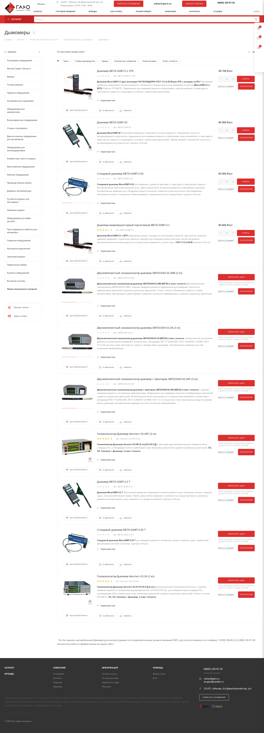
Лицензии (57, 682)
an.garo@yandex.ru (214, 681)
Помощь (158, 668)
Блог (155, 678)
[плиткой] (249, 51)
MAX (255, 3)
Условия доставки (110, 678)
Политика (106, 687)
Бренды (9, 674)
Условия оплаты (109, 674)
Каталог (9, 668)
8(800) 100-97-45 (226, 2)
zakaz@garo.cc (163, 3)
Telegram (249, 3)
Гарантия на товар (110, 682)
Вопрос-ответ (159, 674)
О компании (58, 674)
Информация (110, 668)
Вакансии (57, 687)
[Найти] (256, 19)
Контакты (57, 678)
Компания (59, 668)
